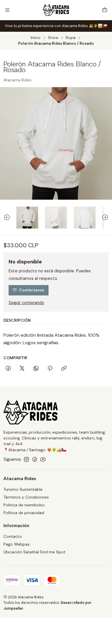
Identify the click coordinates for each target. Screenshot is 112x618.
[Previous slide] (4, 218)
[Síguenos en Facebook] (35, 459)
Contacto (12, 536)
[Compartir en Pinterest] (50, 369)
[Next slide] (107, 218)
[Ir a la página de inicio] (56, 10)
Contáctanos (31, 290)
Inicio (35, 38)
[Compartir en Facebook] (8, 369)
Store (53, 38)
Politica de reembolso (24, 504)
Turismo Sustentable (23, 489)
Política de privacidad (23, 512)
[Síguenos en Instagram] (26, 459)
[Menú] (7, 9)
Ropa (71, 38)
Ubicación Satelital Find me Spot (34, 552)
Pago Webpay (16, 544)
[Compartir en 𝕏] (22, 369)
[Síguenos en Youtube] (43, 459)
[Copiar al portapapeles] (64, 369)
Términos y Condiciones (26, 497)
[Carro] (105, 9)
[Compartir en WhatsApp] (36, 369)
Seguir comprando (26, 303)
